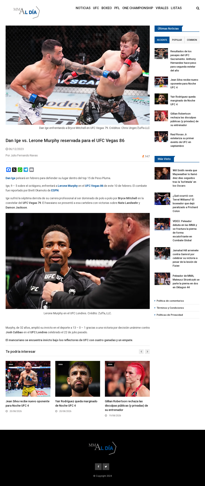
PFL (117, 8)
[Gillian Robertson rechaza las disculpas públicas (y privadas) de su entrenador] (161, 115)
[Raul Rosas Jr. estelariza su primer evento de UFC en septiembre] (161, 136)
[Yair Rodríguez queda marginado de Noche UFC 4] (161, 98)
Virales (162, 8)
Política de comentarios (170, 300)
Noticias (83, 8)
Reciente (162, 40)
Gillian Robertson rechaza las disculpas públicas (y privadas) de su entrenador (126, 406)
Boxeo (107, 8)
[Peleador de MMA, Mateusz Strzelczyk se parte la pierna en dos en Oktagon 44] (162, 279)
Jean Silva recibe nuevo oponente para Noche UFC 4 (184, 83)
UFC (96, 8)
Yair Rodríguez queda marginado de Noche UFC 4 (183, 100)
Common (192, 40)
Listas (176, 8)
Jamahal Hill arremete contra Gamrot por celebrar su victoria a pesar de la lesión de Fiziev (185, 258)
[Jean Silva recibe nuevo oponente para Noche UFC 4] (161, 82)
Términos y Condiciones (170, 307)
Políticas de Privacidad (170, 314)
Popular (177, 40)
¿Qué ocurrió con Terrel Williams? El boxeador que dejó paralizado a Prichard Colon (185, 203)
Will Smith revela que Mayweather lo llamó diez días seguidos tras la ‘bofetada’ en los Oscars (185, 178)
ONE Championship (137, 8)
